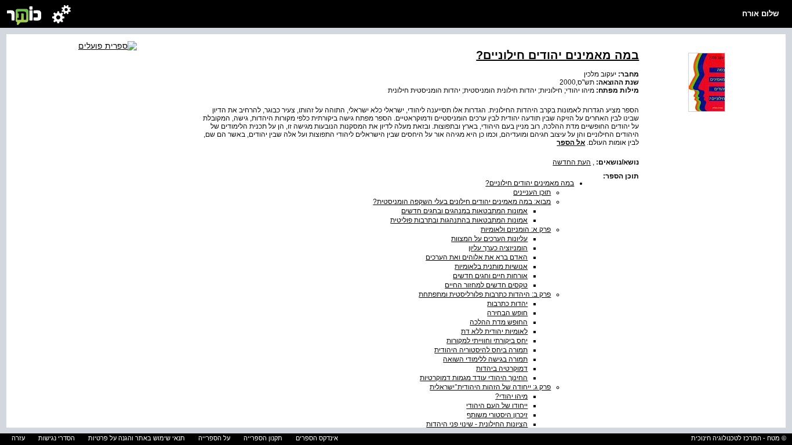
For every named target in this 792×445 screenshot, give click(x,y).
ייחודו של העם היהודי (497, 406)
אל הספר (571, 142)
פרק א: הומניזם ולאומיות (516, 229)
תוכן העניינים (532, 192)
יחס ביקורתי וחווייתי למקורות (487, 341)
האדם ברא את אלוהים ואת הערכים (477, 257)
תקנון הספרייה (263, 438)
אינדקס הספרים (317, 438)
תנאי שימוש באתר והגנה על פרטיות (136, 438)
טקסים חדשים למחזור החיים (486, 285)
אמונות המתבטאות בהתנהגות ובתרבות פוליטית (459, 220)
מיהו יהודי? (511, 396)
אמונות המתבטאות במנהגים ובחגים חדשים (464, 211)
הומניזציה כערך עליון (498, 248)
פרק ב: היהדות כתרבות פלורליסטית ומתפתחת (485, 294)
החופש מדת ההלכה (499, 322)
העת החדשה (572, 162)
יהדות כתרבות (507, 304)
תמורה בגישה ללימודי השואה (485, 359)
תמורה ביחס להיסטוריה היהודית (481, 350)
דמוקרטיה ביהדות (502, 368)
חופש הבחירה (507, 313)
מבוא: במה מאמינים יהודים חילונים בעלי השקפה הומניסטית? (462, 202)
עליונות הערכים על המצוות (489, 239)
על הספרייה (214, 438)
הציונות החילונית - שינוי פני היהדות (477, 424)
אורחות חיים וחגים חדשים (490, 276)
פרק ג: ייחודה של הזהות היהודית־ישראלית (490, 387)
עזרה (18, 438)
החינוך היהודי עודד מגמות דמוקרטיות (474, 378)
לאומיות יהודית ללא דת (494, 331)
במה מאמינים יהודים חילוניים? (529, 183)
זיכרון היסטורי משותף (497, 415)
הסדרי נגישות (56, 438)
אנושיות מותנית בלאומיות (491, 266)
